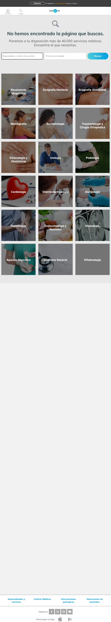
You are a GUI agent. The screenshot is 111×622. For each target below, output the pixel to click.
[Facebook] (51, 611)
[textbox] (22, 56)
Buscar (97, 56)
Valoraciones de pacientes (94, 600)
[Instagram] (63, 611)
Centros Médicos (42, 599)
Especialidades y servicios (16, 600)
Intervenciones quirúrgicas (68, 600)
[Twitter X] (57, 611)
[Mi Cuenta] (7, 10)
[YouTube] (70, 611)
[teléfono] (20, 10)
